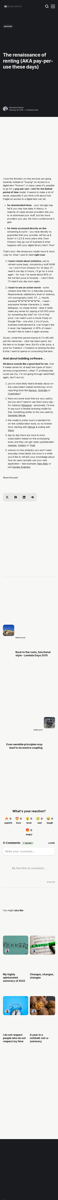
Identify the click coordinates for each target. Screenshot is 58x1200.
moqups (12, 445)
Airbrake (42, 390)
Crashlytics (14, 393)
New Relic (42, 463)
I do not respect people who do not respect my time (14, 1038)
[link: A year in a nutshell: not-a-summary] (42, 1014)
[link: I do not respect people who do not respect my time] (15, 1014)
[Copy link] (32, 497)
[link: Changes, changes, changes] (42, 953)
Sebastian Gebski (16, 107)
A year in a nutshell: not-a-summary (39, 1038)
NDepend (26, 405)
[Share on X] (7, 497)
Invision (22, 445)
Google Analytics (21, 467)
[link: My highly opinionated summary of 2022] (15, 953)
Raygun (33, 390)
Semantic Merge (16, 415)
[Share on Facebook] (15, 497)
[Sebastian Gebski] (5, 108)
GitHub (31, 427)
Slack (11, 430)
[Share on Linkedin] (24, 497)
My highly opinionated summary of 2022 (14, 977)
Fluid (32, 445)
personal (8, 26)
